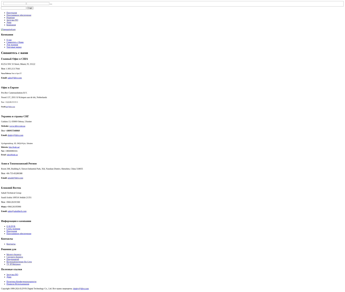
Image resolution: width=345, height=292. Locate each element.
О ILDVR (10, 226)
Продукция (11, 13)
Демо (8, 22)
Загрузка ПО (12, 20)
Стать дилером (13, 229)
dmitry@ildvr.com (15, 135)
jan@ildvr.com (10, 107)
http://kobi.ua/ (14, 147)
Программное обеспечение (18, 15)
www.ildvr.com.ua (17, 126)
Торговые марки (14, 47)
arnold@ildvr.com (15, 178)
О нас (9, 40)
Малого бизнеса (13, 254)
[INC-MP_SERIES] (8, 29)
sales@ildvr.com (15, 78)
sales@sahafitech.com (17, 211)
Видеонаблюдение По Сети (19, 262)
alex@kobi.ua (12, 155)
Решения (10, 17)
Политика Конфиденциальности (21, 281)
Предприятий (12, 259)
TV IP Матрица (13, 264)
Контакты (10, 244)
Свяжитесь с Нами (15, 42)
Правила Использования (17, 284)
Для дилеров (12, 45)
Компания (11, 25)
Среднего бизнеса (14, 257)
